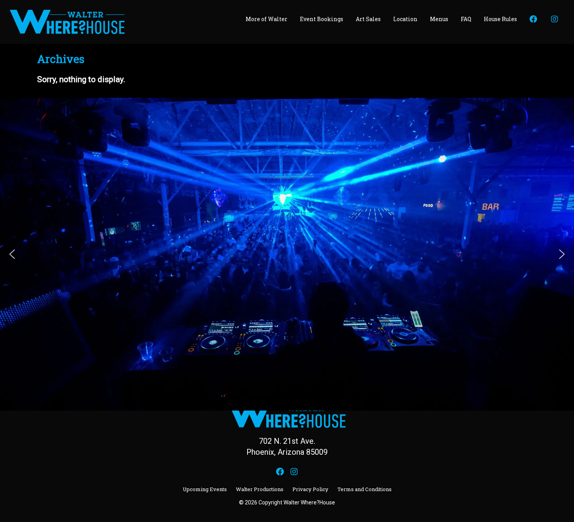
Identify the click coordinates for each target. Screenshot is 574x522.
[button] (12, 254)
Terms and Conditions (364, 489)
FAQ (466, 19)
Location (405, 19)
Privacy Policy (310, 489)
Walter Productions (259, 489)
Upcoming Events (205, 489)
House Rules (500, 19)
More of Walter (266, 19)
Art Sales (368, 19)
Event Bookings (321, 19)
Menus (439, 19)
